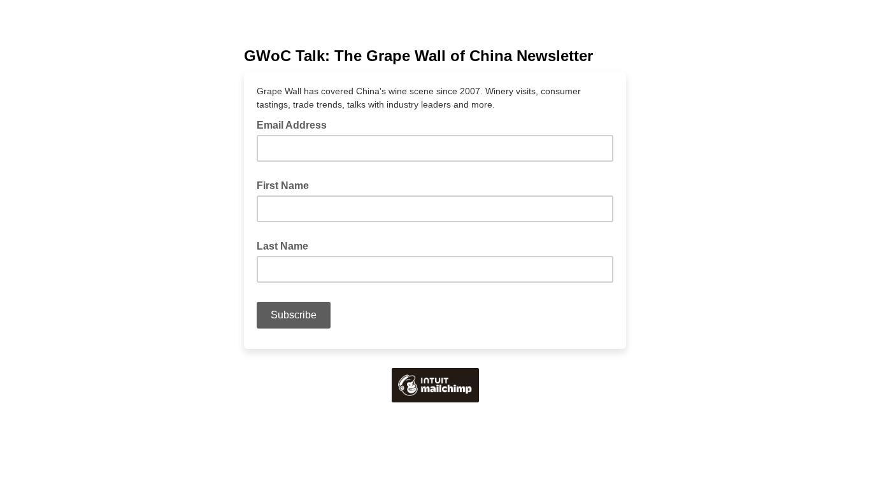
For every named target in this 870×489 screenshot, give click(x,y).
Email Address (295, 124)
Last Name (282, 246)
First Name (283, 185)
